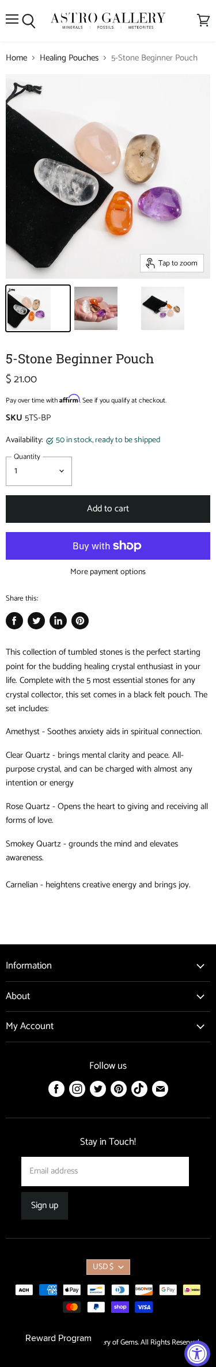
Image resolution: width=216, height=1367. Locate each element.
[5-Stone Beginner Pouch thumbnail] (38, 308)
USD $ (103, 1267)
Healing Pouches (69, 58)
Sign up (44, 1205)
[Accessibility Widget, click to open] (197, 1353)
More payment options (108, 572)
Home (16, 58)
